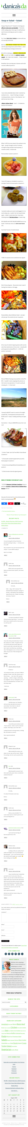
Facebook (14, 1069)
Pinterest (14, 1071)
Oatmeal (18, 1033)
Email (3, 930)
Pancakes (23, 1033)
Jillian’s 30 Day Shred (7, 103)
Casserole (8, 1027)
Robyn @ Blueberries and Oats (16, 534)
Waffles (13, 1050)
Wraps (16, 1050)
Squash (20, 1043)
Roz (9, 766)
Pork (11, 1036)
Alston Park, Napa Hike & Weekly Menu (11, 523)
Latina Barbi (11, 697)
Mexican (8, 1033)
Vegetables (14, 1046)
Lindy (13, 904)
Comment (4, 912)
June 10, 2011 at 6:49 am (14, 638)
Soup (11, 1043)
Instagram (14, 1073)
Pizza (8, 1036)
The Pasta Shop (13, 217)
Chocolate (19, 1027)
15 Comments (16, 22)
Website (3, 935)
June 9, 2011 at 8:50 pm (14, 538)
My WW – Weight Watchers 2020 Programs (12, 521)
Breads (2, 1027)
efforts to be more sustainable (9, 28)
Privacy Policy (14, 1123)
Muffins (13, 1033)
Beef (23, 1024)
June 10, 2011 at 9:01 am (14, 748)
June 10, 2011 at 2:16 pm (14, 830)
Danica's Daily (14, 5)
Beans (19, 1024)
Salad (19, 1036)
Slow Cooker (22, 1040)
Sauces (9, 1040)
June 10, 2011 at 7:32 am (14, 666)
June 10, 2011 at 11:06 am (15, 788)
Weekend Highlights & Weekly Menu (14, 1088)
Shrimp (16, 1040)
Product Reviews (9, 507)
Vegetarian (6, 1049)
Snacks (8, 1043)
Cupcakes (3, 1030)
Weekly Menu (4, 525)
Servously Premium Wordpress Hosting (14, 1124)
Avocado (10, 1024)
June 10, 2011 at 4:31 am (14, 565)
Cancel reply (19, 904)
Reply (5, 555)
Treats (24, 1043)
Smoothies (4, 1043)
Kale (5, 1033)
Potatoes (15, 1036)
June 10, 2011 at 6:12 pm (14, 871)
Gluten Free (13, 1030)
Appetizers (4, 1024)
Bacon (15, 1024)
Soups (15, 1043)
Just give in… (14, 1090)
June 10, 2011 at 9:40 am (14, 768)
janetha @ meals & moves (15, 827)
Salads (4, 1040)
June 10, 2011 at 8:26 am (14, 721)
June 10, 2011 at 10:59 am (17, 583)
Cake (6, 1027)
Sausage (12, 1040)
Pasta (3, 1036)
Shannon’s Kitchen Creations (14, 484)
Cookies (24, 1027)
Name (3, 924)
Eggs (6, 1030)
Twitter (14, 1066)
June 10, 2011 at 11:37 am (15, 810)
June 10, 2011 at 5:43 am (14, 614)
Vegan (9, 1046)
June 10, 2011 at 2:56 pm (14, 848)
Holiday (18, 1030)
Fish (9, 1030)
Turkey (4, 1046)
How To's (22, 1030)
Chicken (14, 1027)
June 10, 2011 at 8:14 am (14, 699)
